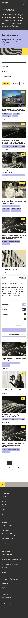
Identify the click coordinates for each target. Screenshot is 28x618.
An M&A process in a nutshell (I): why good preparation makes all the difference (13, 445)
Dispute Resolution (6, 211)
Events (3, 514)
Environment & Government (8, 535)
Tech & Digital (16, 113)
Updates (4, 501)
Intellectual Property (6, 116)
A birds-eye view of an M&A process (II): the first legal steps (14, 359)
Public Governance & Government (10, 564)
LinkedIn (6, 579)
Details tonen (19, 325)
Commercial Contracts (16, 208)
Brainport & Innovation (6, 113)
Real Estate (4, 546)
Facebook (5, 575)
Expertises (4, 499)
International (5, 512)
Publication (15, 83)
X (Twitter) (15, 579)
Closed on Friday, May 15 (9, 269)
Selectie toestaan (14, 334)
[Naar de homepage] (5, 3)
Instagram (15, 575)
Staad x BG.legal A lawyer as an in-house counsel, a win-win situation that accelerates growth (14, 201)
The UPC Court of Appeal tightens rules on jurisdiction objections (14, 415)
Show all (5, 83)
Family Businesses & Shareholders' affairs (11, 205)
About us (4, 504)
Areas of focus (6, 551)
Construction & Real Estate (8, 557)
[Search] (2, 76)
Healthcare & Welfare (7, 562)
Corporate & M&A (5, 208)
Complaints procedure (7, 603)
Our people (4, 496)
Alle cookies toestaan (14, 330)
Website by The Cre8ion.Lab (8, 613)
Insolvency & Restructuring (8, 538)
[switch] (24, 309)
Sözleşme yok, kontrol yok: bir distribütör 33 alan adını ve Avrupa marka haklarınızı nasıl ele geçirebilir (13, 142)
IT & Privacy (14, 116)
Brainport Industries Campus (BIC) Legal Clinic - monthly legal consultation (14, 109)
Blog (23, 83)
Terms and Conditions (7, 597)
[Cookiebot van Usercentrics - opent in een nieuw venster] (19, 278)
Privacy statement (6, 600)
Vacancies (4, 509)
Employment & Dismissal (7, 533)
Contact (3, 506)
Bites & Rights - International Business (14, 390)
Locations (4, 517)
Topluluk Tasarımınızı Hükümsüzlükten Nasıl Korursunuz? (14, 171)
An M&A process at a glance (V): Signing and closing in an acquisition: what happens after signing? (14, 237)
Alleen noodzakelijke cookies (14, 339)
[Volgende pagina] (21, 472)
